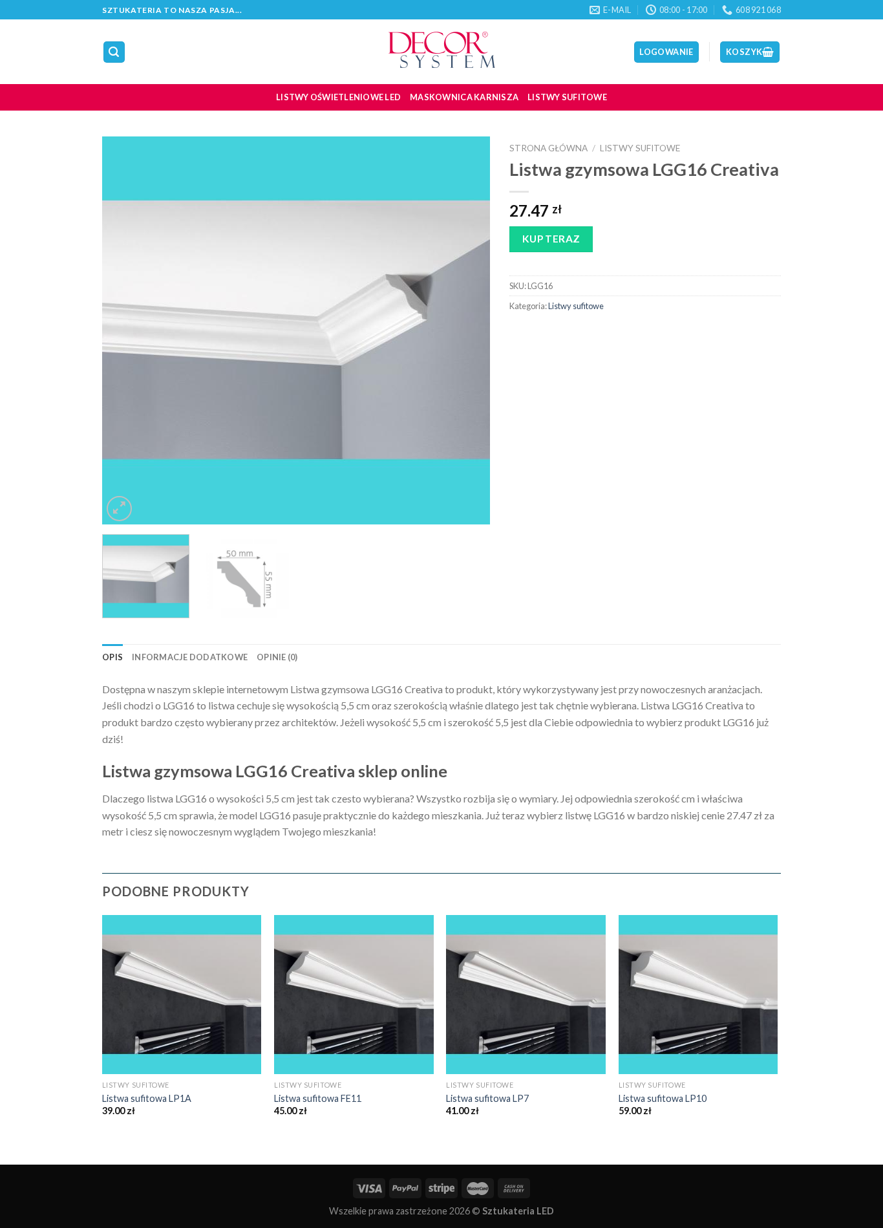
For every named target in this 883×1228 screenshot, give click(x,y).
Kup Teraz (551, 238)
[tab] (112, 657)
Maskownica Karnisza (464, 97)
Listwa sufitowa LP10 (663, 1098)
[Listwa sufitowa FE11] (354, 995)
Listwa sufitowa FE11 (317, 1098)
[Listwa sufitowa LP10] (698, 995)
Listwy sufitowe (567, 97)
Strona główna (548, 148)
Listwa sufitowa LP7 (487, 1098)
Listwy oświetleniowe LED (338, 97)
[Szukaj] (114, 52)
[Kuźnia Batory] (441, 52)
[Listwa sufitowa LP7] (526, 995)
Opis (112, 657)
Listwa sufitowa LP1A (146, 1098)
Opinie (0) (277, 657)
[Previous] (126, 330)
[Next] (466, 330)
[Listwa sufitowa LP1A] (182, 995)
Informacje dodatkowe (190, 657)
